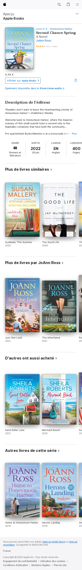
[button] (59, 4)
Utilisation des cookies (52, 561)
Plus (74, 133)
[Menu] (77, 4)
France (7, 551)
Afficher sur (21, 80)
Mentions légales (40, 565)
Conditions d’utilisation (15, 565)
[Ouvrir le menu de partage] (75, 80)
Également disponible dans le (33, 88)
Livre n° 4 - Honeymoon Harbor (54, 28)
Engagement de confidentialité (20, 561)
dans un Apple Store (54, 541)
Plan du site (60, 565)
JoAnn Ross (43, 40)
